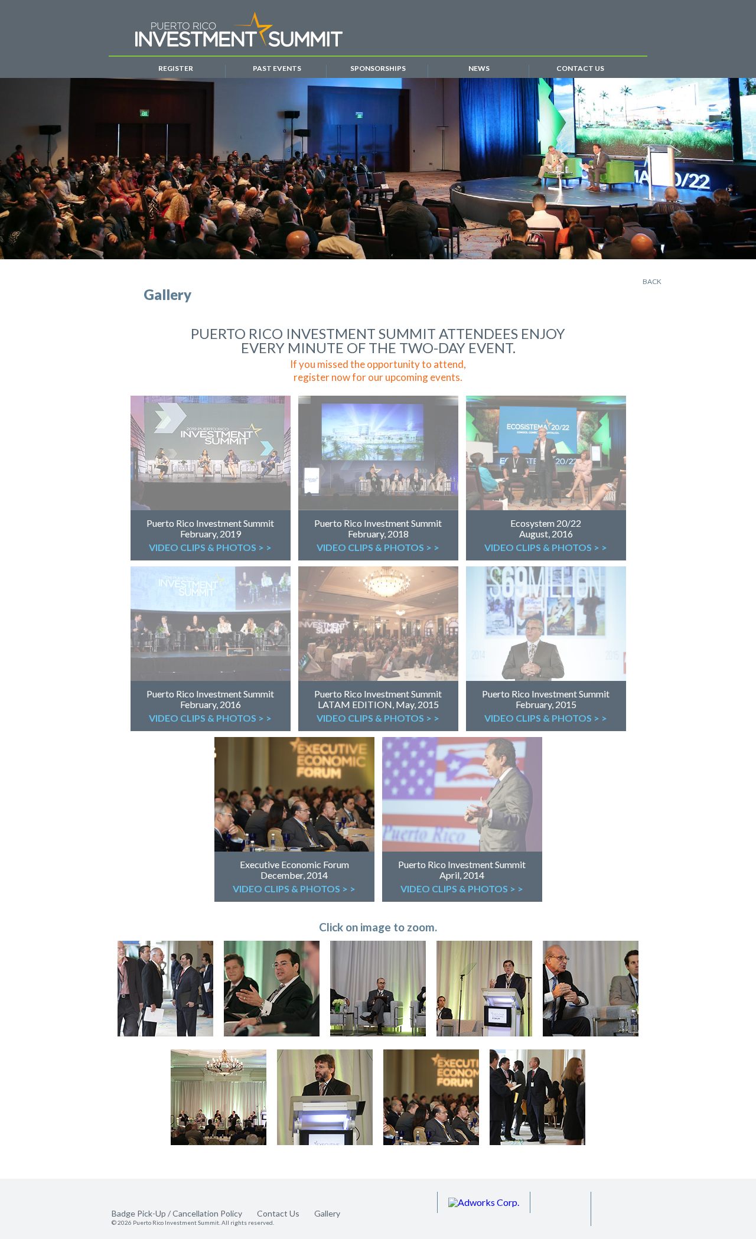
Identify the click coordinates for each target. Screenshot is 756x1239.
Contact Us (580, 69)
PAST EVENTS (277, 69)
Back (652, 281)
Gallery (327, 1213)
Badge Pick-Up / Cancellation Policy (177, 1213)
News (479, 69)
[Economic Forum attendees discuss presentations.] (165, 989)
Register (175, 69)
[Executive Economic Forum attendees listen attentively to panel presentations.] (537, 1097)
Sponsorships (378, 69)
